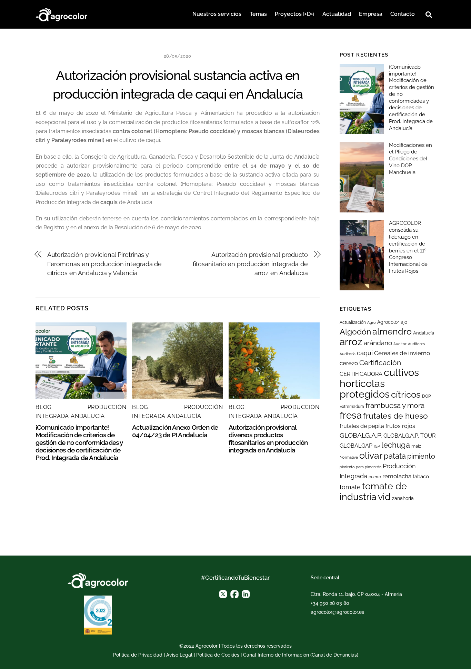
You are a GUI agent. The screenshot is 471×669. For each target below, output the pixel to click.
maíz (416, 446)
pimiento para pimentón (360, 467)
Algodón (355, 331)
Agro (371, 322)
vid (384, 496)
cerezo (349, 363)
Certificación (380, 363)
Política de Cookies (217, 655)
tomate (350, 487)
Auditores (416, 344)
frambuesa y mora (394, 405)
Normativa (349, 457)
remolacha (396, 476)
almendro (392, 332)
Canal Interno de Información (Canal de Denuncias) (300, 655)
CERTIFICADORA (361, 374)
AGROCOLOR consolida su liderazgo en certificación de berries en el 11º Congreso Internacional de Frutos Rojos (408, 247)
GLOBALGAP (356, 445)
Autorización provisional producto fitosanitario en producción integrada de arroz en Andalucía (250, 264)
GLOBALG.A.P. (361, 435)
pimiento (421, 456)
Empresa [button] (370, 14)
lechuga (395, 444)
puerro (375, 477)
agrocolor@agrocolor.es (337, 612)
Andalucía (423, 333)
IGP (377, 446)
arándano (378, 343)
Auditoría (347, 354)
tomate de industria (373, 491)
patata (395, 455)
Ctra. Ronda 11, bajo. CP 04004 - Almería (356, 594)
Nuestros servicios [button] (216, 14)
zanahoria (403, 498)
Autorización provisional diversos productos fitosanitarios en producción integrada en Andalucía (268, 438)
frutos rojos (400, 426)
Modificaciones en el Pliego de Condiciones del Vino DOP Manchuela (410, 159)
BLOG (43, 407)
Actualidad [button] (336, 14)
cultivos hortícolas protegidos (379, 383)
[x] (223, 593)
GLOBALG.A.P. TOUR (409, 435)
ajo (404, 322)
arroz (351, 342)
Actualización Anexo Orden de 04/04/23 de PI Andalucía (175, 431)
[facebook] (234, 593)
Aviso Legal (179, 655)
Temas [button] (258, 14)
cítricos (406, 394)
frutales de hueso (395, 415)
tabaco (421, 476)
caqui (365, 353)
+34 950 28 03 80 (330, 603)
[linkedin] (246, 593)
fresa (351, 415)
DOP (426, 396)
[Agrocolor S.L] (61, 13)
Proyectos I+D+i (294, 14)
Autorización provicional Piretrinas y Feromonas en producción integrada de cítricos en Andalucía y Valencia (104, 264)
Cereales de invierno (402, 353)
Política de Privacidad (137, 655)
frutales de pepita (362, 426)
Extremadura (352, 406)
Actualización (353, 322)
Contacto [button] (402, 14)
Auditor (400, 344)
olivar (370, 455)
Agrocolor (388, 322)
